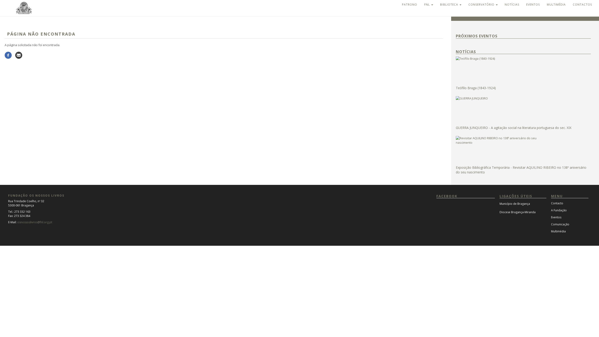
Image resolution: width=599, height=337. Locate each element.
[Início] (20, 7)
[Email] (18, 55)
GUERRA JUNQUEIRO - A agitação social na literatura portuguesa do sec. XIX (513, 127)
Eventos (533, 5)
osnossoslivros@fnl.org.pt (34, 222)
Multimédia (556, 5)
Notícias (512, 5)
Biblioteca (449, 5)
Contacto (557, 203)
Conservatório (481, 5)
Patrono (409, 5)
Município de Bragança (515, 204)
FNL (427, 5)
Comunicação (560, 224)
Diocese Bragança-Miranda (518, 212)
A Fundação (559, 210)
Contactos (582, 5)
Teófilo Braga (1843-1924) (476, 88)
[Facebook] (8, 55)
